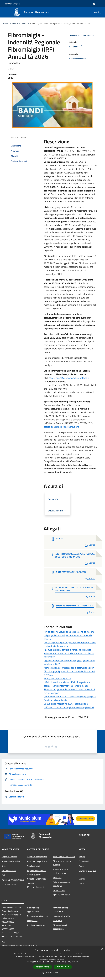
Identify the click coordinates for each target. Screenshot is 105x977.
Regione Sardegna (12, 3)
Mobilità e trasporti (35, 887)
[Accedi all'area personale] (94, 3)
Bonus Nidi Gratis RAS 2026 (57, 678)
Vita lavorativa (33, 865)
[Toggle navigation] (5, 12)
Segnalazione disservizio (37, 915)
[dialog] (52, 961)
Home (5, 23)
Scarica (92, 544)
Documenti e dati (9, 884)
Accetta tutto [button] (42, 967)
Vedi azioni (87, 35)
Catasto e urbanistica (36, 878)
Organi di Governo (9, 856)
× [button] (102, 949)
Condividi (74, 35)
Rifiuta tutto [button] (63, 967)
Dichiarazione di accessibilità (60, 927)
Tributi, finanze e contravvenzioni (60, 871)
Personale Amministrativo (13, 879)
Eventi (81, 883)
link (77, 961)
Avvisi (23, 23)
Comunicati (84, 861)
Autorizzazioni (59, 890)
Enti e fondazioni (9, 870)
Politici (4, 875)
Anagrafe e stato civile (37, 856)
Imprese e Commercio (36, 870)
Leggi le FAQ (32, 920)
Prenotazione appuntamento (33, 909)
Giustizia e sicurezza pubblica (62, 863)
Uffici (4, 865)
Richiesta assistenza (36, 925)
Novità (15, 23)
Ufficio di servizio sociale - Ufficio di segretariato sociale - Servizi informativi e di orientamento (67, 684)
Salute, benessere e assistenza (61, 884)
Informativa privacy (61, 915)
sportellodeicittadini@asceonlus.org (61, 427)
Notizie (82, 856)
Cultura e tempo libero (37, 861)
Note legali (57, 920)
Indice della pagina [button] (18, 137)
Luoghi (82, 878)
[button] (52, 972)
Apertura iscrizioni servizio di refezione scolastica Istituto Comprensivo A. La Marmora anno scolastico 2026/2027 (69, 653)
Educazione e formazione (64, 856)
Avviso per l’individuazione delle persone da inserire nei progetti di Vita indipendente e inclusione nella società (69, 635)
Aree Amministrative (11, 861)
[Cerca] (99, 12)
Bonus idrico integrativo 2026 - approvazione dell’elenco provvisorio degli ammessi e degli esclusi (69, 705)
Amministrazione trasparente (60, 909)
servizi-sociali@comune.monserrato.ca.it (69, 378)
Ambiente (57, 877)
